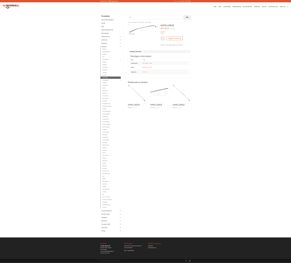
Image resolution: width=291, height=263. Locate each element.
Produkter (130, 22)
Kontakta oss (273, 6)
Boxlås (104, 88)
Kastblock (104, 101)
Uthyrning (227, 6)
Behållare (104, 93)
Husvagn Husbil (105, 224)
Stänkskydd (105, 181)
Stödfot (104, 186)
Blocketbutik (247, 6)
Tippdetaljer (105, 80)
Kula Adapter (105, 132)
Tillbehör (135, 22)
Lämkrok (104, 82)
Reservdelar (237, 6)
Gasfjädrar (104, 217)
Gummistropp (105, 127)
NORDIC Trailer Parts (147, 67)
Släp (219, 6)
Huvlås (103, 23)
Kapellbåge (105, 77)
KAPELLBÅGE (141, 22)
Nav (103, 176)
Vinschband (105, 98)
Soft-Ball (104, 166)
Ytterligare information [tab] (136, 51)
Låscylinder (105, 155)
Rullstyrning (105, 171)
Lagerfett (104, 150)
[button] (155, 26)
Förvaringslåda (106, 114)
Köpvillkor (150, 246)
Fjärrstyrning (105, 145)
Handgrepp (105, 137)
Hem (215, 6)
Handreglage (105, 140)
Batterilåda (105, 116)
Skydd (103, 178)
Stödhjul (104, 49)
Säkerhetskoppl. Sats (107, 30)
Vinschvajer (105, 95)
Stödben (104, 54)
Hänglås (104, 64)
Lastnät (104, 75)
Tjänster (257, 6)
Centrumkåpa (105, 121)
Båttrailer (104, 221)
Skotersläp (104, 227)
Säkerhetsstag (106, 204)
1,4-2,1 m (144, 72)
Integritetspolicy (152, 247)
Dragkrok (104, 129)
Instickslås (105, 67)
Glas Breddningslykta (107, 20)
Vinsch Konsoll (106, 197)
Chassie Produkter (106, 211)
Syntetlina (104, 202)
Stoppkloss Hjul (106, 103)
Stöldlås (104, 62)
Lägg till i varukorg (174, 38)
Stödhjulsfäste (106, 51)
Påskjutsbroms (105, 36)
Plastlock (104, 168)
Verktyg (104, 191)
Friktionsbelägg (106, 124)
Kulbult (104, 108)
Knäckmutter (105, 119)
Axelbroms (104, 40)
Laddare (104, 147)
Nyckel (104, 163)
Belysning (104, 43)
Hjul (103, 57)
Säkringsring (104, 33)
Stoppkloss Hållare (107, 106)
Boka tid (283, 6)
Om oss (264, 6)
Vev (103, 194)
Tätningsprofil (105, 189)
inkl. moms (175, 1)
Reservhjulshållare (107, 199)
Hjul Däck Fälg (105, 214)
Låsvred (104, 158)
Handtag (104, 142)
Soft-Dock (104, 160)
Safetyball (104, 134)
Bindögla (104, 70)
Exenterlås (105, 90)
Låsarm (104, 153)
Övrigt (103, 231)
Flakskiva (104, 72)
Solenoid (104, 184)
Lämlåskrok (105, 85)
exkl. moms (181, 1)
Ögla (102, 26)
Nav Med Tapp (106, 173)
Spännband (105, 59)
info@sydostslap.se (109, 251)
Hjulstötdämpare (106, 111)
